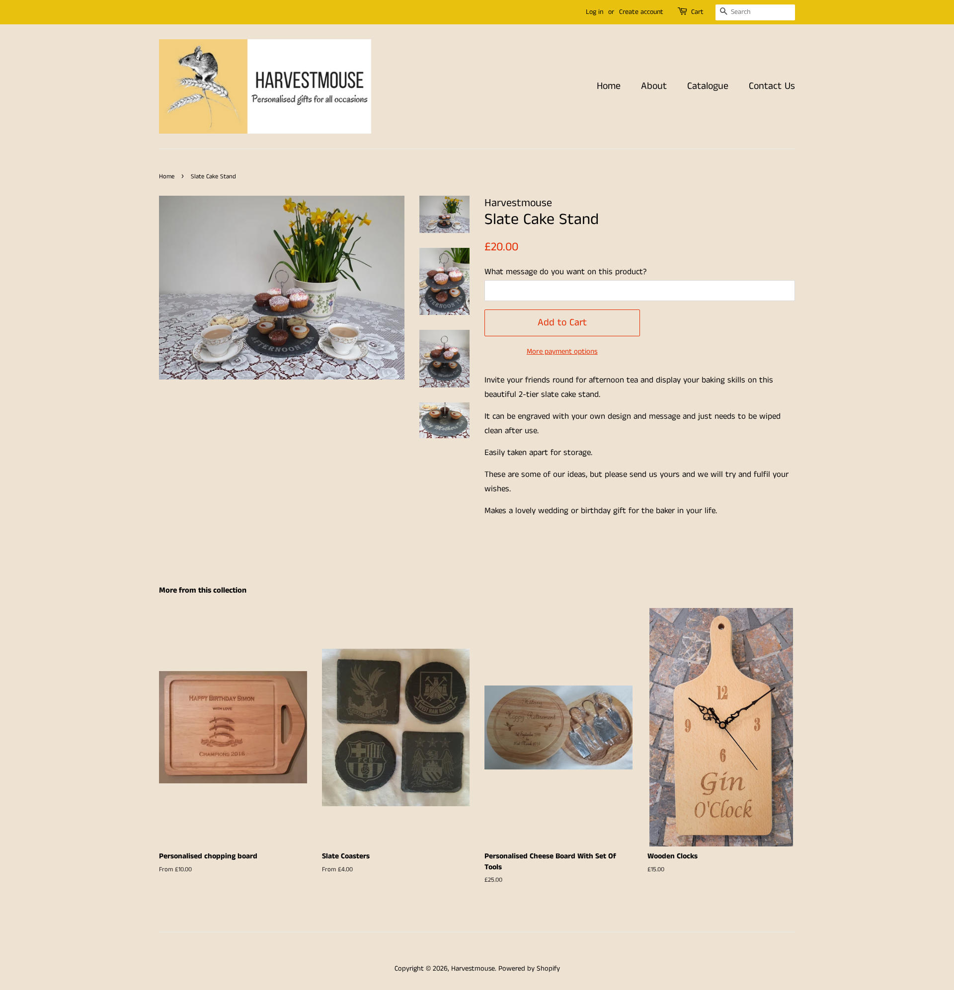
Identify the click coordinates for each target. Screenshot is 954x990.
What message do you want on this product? (565, 272)
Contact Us (772, 86)
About (654, 86)
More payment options (562, 351)
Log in (594, 12)
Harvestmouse (473, 969)
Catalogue (707, 86)
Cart (697, 12)
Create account (641, 12)
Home (609, 86)
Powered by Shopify (529, 969)
